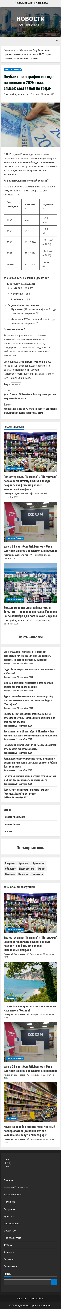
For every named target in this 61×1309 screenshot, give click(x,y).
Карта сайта (36, 1298)
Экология (23, 874)
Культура (23, 863)
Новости (30, 18)
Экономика (37, 874)
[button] (4, 40)
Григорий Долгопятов (16, 94)
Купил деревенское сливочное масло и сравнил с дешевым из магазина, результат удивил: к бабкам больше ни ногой (30, 762)
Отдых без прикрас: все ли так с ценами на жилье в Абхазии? (30, 1008)
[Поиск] (54, 1282)
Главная (22, 1298)
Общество (10, 868)
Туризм (41, 868)
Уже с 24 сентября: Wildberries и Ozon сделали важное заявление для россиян (30, 548)
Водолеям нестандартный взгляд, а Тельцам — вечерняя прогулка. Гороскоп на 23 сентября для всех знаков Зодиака (30, 611)
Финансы (25, 50)
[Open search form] (57, 40)
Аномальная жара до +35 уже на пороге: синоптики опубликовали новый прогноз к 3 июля (30, 408)
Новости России (13, 69)
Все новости (11, 50)
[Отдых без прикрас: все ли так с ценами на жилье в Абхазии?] (30, 982)
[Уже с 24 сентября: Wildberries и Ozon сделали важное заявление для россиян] (30, 522)
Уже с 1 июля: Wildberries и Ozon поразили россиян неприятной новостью (30, 394)
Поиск (7, 1274)
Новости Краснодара (14, 817)
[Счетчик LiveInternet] (6, 1172)
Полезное (9, 831)
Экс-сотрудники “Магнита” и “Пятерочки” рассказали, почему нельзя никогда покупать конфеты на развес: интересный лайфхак (30, 482)
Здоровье (10, 863)
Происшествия (26, 868)
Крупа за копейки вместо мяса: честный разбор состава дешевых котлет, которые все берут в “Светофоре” (28, 700)
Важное (7, 809)
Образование (38, 863)
